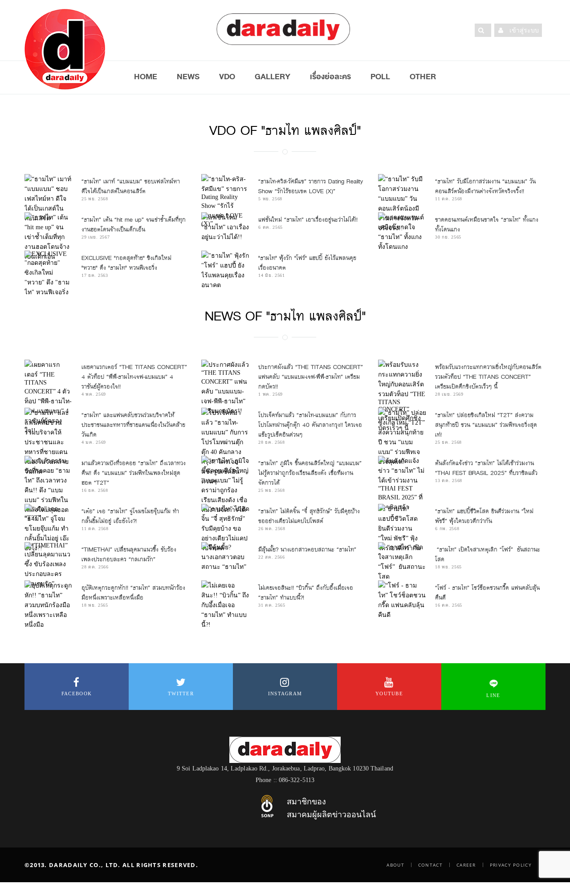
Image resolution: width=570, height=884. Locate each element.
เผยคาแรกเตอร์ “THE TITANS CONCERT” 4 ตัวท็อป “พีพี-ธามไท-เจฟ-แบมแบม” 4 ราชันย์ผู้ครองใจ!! (134, 376)
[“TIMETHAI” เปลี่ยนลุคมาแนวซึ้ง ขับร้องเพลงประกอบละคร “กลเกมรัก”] (48, 565)
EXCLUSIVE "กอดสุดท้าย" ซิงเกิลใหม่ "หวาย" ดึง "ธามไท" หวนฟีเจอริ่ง (126, 262)
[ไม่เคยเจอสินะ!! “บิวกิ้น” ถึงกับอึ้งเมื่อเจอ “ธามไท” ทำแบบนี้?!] (225, 604)
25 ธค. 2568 (448, 442)
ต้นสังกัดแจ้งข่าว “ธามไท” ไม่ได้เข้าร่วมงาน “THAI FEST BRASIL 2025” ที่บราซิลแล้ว (486, 468)
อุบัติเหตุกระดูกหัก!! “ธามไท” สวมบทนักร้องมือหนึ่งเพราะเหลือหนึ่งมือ (133, 592)
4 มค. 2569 (93, 442)
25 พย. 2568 (94, 198)
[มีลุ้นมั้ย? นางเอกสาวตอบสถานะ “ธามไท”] (225, 557)
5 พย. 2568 (270, 198)
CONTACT (430, 865)
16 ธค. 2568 (94, 490)
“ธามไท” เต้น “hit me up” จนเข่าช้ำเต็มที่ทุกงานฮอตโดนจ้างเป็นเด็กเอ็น (133, 224)
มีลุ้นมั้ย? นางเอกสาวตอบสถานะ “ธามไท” (307, 549)
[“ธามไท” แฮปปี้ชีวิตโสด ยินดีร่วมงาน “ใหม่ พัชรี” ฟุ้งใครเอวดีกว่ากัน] (402, 528)
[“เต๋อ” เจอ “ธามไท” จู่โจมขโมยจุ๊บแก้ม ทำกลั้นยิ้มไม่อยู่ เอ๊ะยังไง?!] (48, 528)
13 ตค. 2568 (448, 480)
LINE (493, 695)
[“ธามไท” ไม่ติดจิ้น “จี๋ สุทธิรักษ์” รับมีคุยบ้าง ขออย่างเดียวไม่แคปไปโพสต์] (225, 528)
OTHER (423, 76)
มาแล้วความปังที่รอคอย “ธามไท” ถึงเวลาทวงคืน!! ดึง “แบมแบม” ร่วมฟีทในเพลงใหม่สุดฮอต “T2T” (133, 472)
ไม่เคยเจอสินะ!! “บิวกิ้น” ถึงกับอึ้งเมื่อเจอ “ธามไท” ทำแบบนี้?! (305, 592)
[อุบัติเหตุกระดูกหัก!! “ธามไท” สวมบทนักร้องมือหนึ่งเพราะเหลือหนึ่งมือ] (48, 604)
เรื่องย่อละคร (330, 76)
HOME (145, 76)
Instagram (285, 693)
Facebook (76, 693)
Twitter (181, 693)
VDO (227, 76)
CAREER (466, 865)
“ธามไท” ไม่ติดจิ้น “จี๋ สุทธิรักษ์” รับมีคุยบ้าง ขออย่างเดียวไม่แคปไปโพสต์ (309, 516)
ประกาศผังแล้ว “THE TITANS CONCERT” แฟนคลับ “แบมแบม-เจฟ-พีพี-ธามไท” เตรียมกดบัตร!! (310, 376)
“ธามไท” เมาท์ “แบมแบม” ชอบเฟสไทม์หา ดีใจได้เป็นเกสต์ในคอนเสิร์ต (130, 186)
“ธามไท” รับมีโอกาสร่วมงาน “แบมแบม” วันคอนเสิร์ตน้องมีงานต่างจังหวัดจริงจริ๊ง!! (485, 186)
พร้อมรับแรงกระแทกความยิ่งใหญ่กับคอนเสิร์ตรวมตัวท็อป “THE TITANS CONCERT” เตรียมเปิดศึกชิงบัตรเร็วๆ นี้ (488, 376)
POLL (380, 76)
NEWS (188, 76)
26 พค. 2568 (271, 528)
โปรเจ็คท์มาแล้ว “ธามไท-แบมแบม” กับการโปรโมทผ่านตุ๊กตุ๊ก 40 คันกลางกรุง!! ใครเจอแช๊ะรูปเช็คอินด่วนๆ (310, 424)
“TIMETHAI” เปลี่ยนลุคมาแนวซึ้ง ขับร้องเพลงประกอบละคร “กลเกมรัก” (128, 554)
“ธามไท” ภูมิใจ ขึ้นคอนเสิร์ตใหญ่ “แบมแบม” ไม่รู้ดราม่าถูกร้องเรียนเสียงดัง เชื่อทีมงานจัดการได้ (310, 472)
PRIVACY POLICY (511, 865)
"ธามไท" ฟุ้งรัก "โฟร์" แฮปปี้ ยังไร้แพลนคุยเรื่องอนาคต (307, 262)
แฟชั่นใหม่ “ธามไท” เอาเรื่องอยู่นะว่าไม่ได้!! (308, 219)
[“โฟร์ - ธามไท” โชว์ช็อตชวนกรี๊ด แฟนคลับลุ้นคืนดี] (402, 600)
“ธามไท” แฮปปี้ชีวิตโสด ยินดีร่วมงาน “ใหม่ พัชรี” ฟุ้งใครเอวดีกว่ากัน (484, 516)
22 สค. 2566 (271, 557)
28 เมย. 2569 (449, 394)
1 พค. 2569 (270, 394)
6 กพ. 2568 (447, 528)
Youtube (389, 693)
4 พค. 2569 (93, 394)
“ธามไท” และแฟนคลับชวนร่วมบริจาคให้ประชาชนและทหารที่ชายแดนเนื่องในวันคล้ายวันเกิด (133, 424)
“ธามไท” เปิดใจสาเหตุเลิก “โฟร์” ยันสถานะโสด (487, 554)
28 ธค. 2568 (271, 442)
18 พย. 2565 (448, 566)
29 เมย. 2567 (95, 237)
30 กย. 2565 (448, 237)
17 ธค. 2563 (94, 275)
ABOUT (395, 865)
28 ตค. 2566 (95, 566)
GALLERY (272, 76)
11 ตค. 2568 (448, 198)
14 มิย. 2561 (271, 275)
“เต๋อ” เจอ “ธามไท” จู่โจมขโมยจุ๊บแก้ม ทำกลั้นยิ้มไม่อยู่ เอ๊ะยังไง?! (130, 516)
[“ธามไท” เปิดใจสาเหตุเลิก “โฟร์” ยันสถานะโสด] (402, 561)
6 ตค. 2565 (270, 227)
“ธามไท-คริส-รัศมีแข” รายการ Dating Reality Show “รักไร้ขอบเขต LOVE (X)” (310, 186)
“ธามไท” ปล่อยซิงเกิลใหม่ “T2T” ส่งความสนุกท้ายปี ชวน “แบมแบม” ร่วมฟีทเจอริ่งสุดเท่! (486, 424)
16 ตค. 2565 (448, 605)
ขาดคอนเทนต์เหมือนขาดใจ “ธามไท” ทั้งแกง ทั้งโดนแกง (486, 224)
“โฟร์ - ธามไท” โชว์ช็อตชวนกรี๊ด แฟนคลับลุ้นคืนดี (487, 592)
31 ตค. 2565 (271, 605)
